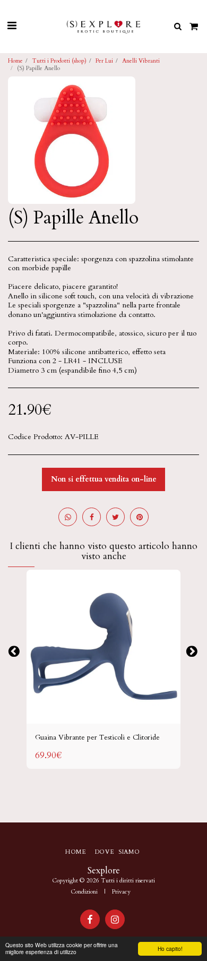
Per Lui (104, 61)
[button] (12, 26)
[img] (103, 647)
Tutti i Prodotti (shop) (59, 61)
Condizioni (84, 892)
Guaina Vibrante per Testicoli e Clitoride (97, 737)
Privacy (121, 892)
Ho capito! (170, 949)
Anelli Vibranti (141, 61)
